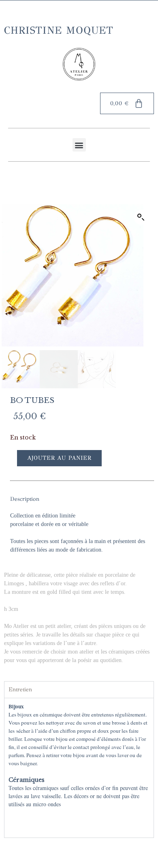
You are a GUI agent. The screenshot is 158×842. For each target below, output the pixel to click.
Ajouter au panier (59, 458)
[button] (79, 145)
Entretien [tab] (20, 689)
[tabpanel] (79, 768)
